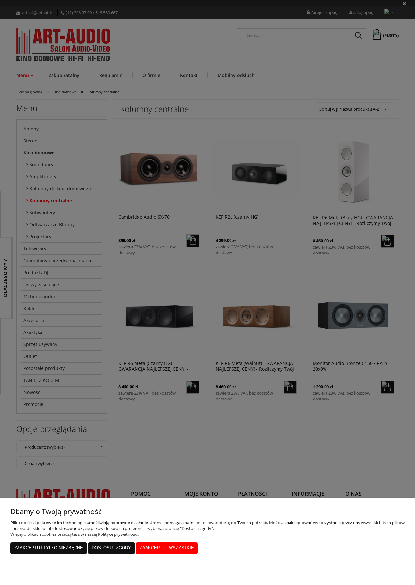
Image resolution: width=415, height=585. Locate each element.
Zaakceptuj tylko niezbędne (48, 548)
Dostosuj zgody (111, 548)
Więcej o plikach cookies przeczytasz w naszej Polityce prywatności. (74, 534)
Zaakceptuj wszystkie (167, 548)
